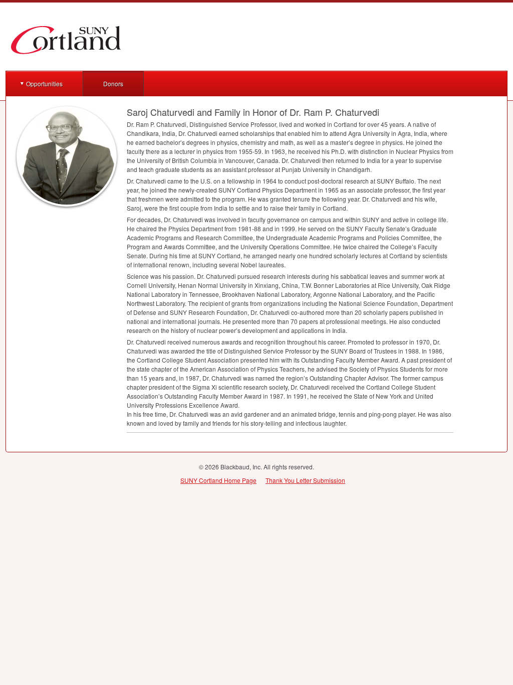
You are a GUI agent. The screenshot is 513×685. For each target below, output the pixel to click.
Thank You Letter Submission (305, 480)
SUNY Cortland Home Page (218, 480)
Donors (113, 83)
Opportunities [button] (44, 83)
